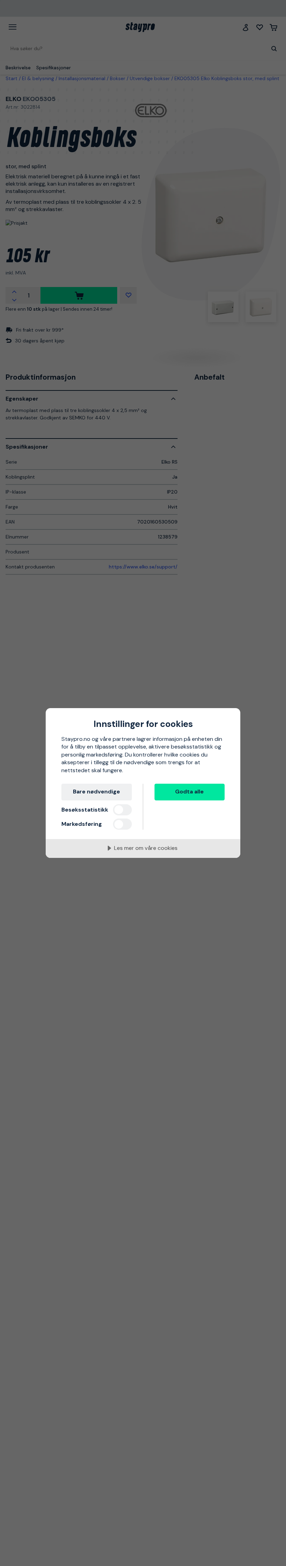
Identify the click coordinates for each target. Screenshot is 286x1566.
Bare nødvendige (96, 791)
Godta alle (189, 791)
